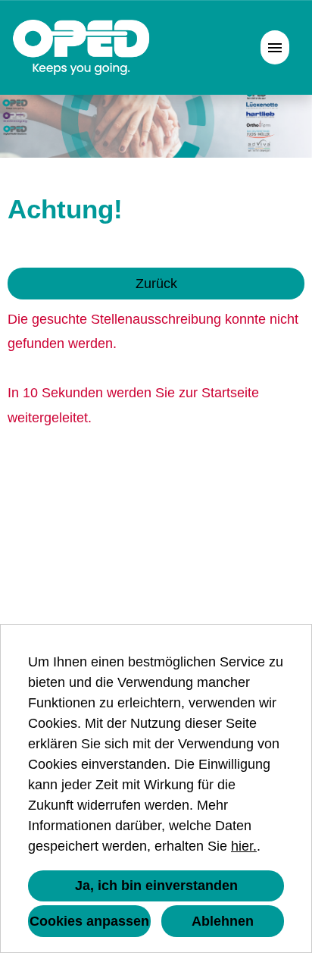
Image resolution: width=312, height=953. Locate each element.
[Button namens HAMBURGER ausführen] (275, 47)
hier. (244, 846)
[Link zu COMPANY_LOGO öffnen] (81, 47)
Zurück (156, 283)
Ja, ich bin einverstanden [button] (156, 885)
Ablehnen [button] (223, 921)
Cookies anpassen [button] (89, 921)
